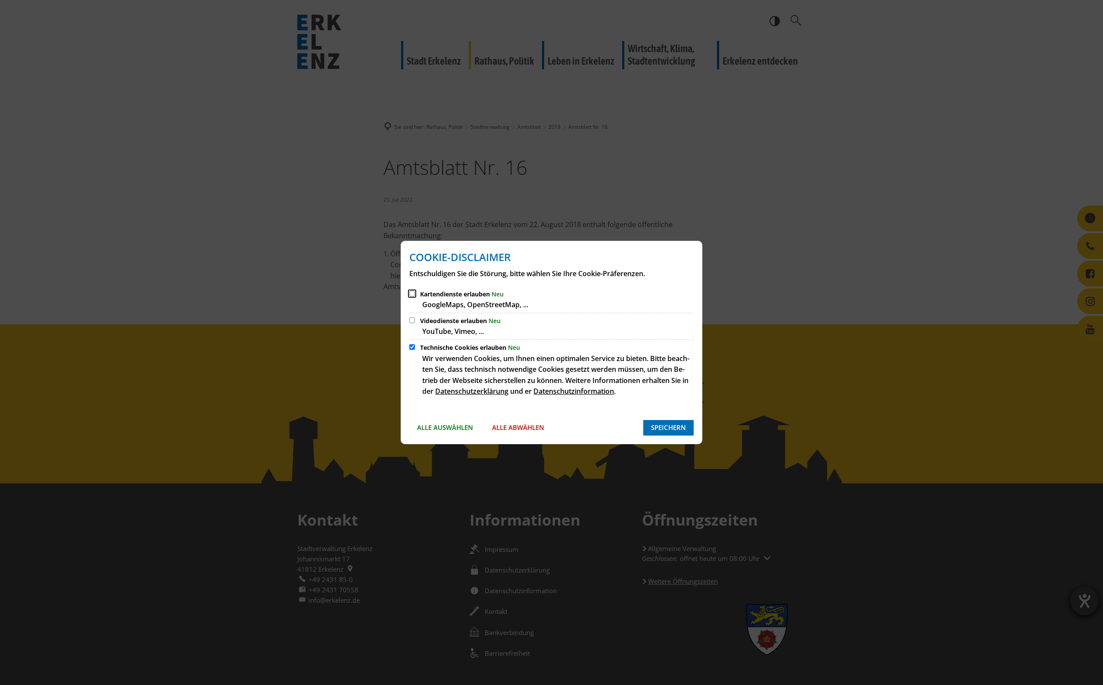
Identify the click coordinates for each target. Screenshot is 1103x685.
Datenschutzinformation (573, 391)
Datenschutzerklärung (471, 391)
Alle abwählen (518, 427)
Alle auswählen (445, 427)
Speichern (668, 427)
